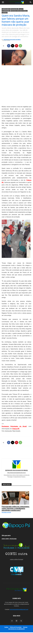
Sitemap (25, 627)
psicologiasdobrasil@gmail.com (19, 609)
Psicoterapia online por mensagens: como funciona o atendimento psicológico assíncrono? (16, 508)
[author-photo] (16, 468)
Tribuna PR (15, 429)
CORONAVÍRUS (15, 9)
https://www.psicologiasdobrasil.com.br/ (16, 472)
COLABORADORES (6, 10)
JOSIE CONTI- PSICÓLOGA (9, 538)
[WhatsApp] (20, 45)
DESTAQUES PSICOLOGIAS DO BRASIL (19, 10)
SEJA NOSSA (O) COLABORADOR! (16, 629)
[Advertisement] (16, 85)
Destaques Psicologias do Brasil (14, 426)
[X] (12, 45)
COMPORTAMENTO (6, 9)
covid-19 (21, 9)
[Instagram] (16, 621)
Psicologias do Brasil (6, 512)
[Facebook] (8, 45)
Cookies (6, 627)
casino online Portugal (16, 559)
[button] (3, 2)
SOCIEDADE (4, 12)
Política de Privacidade (15, 627)
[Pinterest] (16, 45)
